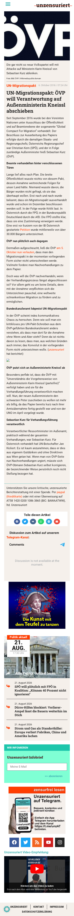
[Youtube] (48, 842)
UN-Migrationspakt (21, 86)
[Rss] (37, 842)
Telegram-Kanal (17, 537)
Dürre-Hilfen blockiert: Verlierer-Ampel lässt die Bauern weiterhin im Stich (41, 711)
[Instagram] (60, 842)
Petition (25, 229)
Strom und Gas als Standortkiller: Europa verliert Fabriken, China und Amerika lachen (40, 732)
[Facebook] (14, 842)
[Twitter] (25, 842)
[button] (8, 4)
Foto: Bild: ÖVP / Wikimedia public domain (23, 78)
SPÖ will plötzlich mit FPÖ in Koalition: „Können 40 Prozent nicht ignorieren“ (40, 690)
